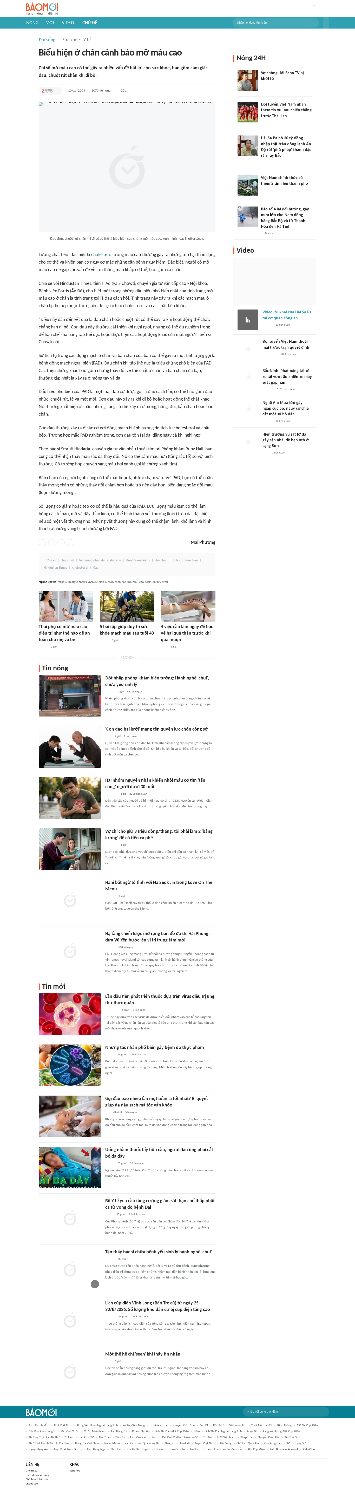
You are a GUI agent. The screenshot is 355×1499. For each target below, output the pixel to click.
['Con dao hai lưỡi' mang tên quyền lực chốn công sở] (70, 747)
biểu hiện (191, 560)
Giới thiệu (31, 1470)
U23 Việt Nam (226, 1437)
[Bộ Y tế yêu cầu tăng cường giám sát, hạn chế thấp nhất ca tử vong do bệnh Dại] (70, 1218)
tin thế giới (292, 1437)
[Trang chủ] (42, 9)
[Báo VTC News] (111, 794)
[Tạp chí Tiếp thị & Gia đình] (107, 1112)
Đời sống (47, 40)
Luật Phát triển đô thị (68, 1449)
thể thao (104, 1437)
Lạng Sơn (301, 1443)
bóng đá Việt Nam (87, 1443)
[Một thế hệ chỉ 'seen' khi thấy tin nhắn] (70, 1372)
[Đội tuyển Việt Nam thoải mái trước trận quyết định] (248, 349)
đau (95, 567)
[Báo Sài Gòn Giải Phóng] (267, 421)
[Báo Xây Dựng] (268, 389)
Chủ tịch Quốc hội (247, 1443)
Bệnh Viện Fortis (138, 560)
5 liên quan (131, 1112)
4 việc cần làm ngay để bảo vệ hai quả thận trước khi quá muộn (187, 633)
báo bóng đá (118, 1431)
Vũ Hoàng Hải (237, 1425)
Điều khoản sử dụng (37, 1475)
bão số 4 (218, 1425)
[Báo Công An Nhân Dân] (270, 354)
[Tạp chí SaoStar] (110, 896)
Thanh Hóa (211, 1449)
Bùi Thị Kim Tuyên (138, 1449)
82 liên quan (288, 354)
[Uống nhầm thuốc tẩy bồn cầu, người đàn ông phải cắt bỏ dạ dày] (70, 1167)
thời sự (120, 1437)
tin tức (207, 1437)
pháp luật (246, 1437)
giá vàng (226, 1443)
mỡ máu (50, 560)
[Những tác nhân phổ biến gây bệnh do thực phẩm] (70, 1065)
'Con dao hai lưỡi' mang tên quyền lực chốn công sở (156, 729)
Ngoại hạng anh (39, 1449)
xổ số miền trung (134, 1425)
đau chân (161, 560)
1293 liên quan (286, 389)
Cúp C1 (204, 1425)
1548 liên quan (140, 1316)
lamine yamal (159, 1425)
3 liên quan (139, 1010)
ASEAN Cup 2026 (307, 1425)
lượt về (185, 1443)
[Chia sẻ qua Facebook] (42, 542)
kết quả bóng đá (149, 1443)
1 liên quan (130, 736)
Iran (154, 1437)
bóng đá (252, 1431)
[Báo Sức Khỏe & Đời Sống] (43, 647)
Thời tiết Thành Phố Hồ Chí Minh (49, 1443)
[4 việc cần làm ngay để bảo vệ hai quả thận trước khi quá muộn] (188, 606)
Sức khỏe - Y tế (76, 40)
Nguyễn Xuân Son (184, 1425)
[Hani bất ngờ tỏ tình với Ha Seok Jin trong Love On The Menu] (70, 900)
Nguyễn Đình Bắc (269, 1437)
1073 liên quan (101, 90)
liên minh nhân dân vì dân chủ (100, 560)
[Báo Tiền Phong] (110, 691)
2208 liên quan (138, 794)
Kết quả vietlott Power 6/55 (180, 1437)
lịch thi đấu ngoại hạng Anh (223, 1431)
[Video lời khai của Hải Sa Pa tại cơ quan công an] (248, 320)
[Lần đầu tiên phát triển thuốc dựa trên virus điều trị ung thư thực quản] (70, 1014)
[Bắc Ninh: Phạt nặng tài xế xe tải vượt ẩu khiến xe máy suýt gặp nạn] (248, 378)
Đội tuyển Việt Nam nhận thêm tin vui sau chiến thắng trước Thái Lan (286, 110)
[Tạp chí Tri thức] (47, 90)
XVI (288, 1443)
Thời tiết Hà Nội (261, 1425)
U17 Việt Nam (63, 1425)
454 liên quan (138, 1054)
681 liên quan (135, 691)
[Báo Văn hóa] (265, 123)
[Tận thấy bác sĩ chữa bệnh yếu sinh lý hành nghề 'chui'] (70, 1269)
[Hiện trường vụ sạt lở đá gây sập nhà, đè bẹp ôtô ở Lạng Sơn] (248, 442)
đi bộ (176, 560)
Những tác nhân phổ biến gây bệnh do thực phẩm (154, 1047)
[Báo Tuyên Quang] (112, 1010)
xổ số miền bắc (232, 1449)
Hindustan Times (55, 567)
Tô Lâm (69, 1437)
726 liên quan (137, 1214)
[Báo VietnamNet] (265, 190)
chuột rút (67, 560)
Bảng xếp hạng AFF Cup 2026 (281, 1431)
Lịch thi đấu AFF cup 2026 (172, 1431)
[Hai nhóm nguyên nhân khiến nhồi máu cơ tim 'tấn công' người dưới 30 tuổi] (70, 798)
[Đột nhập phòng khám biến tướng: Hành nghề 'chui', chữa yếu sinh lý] (70, 696)
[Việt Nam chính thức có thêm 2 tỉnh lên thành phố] (248, 185)
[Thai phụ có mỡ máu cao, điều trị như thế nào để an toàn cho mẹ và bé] (66, 606)
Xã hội (129, 1443)
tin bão (194, 1449)
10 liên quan (282, 325)
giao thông (284, 1425)
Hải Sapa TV (86, 1437)
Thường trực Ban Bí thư (44, 1437)
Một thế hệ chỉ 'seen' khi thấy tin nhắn (142, 1354)
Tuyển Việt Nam (205, 1443)
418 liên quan (126, 947)
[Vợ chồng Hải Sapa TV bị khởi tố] (248, 80)
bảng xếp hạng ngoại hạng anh (97, 1425)
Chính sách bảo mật (37, 1479)
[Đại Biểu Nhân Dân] (109, 1214)
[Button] (326, 23)
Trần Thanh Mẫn (39, 1425)
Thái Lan (170, 1443)
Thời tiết (116, 1449)
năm (197, 1431)
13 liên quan (137, 1163)
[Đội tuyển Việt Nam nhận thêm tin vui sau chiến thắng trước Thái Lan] (248, 112)
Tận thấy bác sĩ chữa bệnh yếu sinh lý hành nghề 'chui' (158, 1252)
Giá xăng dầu (272, 1443)
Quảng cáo (32, 1483)
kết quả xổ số (70, 1431)
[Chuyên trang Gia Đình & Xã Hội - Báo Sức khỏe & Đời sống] (110, 1317)
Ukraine (159, 1449)
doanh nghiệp (141, 1431)
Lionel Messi (112, 1443)
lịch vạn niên (138, 1437)
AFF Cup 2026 (256, 1449)
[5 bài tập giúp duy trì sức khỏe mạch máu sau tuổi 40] (127, 606)
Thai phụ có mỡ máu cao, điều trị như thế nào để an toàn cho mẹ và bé (64, 633)
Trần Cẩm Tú (177, 1449)
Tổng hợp (75, 1470)
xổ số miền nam (95, 1431)
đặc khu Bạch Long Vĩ (42, 1431)
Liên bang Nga (96, 1449)
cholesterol (102, 254)
